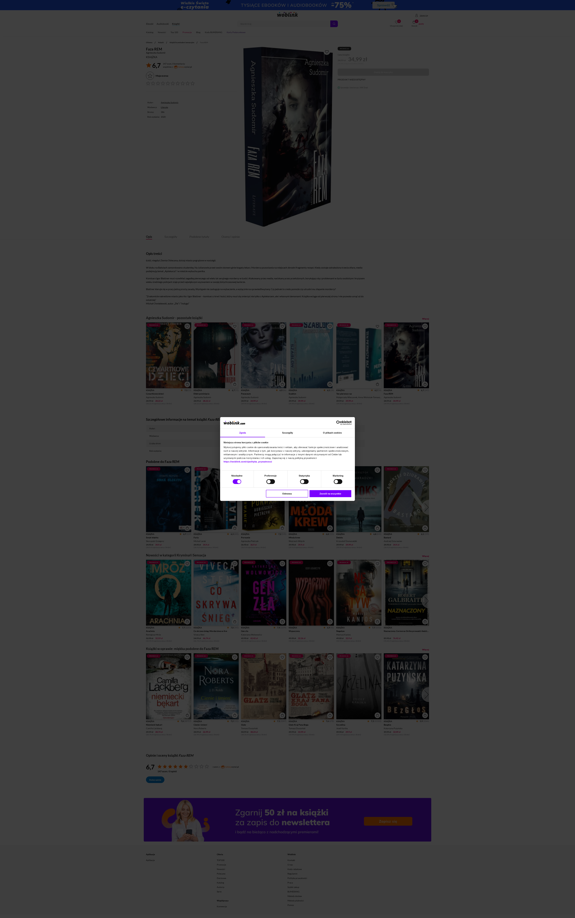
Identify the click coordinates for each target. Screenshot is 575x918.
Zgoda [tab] (242, 432)
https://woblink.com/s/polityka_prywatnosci (248, 461)
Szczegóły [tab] (287, 432)
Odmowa (287, 493)
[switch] (270, 481)
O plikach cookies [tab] (332, 432)
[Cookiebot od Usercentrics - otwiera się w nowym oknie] (338, 423)
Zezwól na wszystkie (330, 493)
